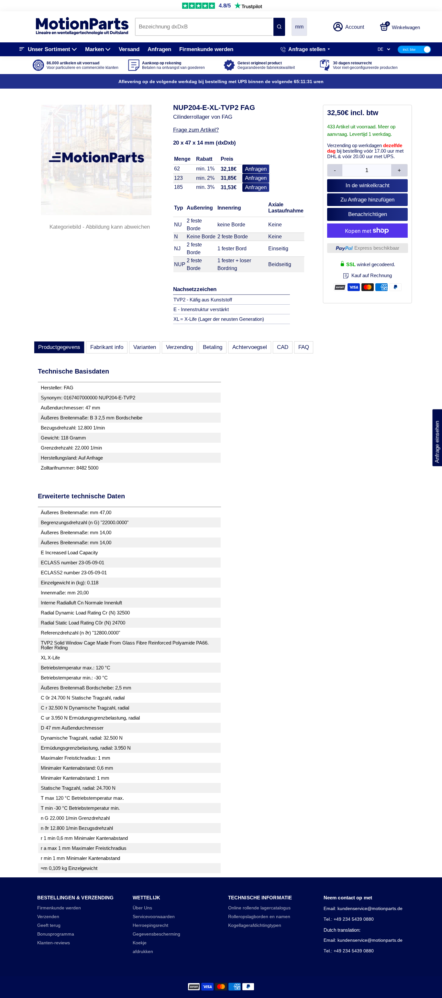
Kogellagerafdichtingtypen (254, 925)
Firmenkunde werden (206, 49)
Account (354, 27)
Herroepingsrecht (150, 925)
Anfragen (159, 49)
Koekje (140, 942)
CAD (282, 347)
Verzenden (48, 916)
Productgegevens (59, 347)
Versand (129, 49)
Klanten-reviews (53, 942)
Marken (94, 49)
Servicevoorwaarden (154, 916)
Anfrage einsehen (437, 438)
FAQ (303, 347)
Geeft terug (49, 925)
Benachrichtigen (367, 214)
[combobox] (203, 27)
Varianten (144, 347)
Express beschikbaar (376, 248)
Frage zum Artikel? (196, 130)
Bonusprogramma (55, 934)
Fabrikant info (106, 347)
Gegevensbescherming (156, 934)
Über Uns (142, 908)
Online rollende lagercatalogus (259, 908)
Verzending (179, 347)
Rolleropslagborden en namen (259, 916)
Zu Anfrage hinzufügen (367, 200)
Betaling (212, 347)
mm (299, 26)
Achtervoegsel (249, 347)
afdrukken (143, 951)
